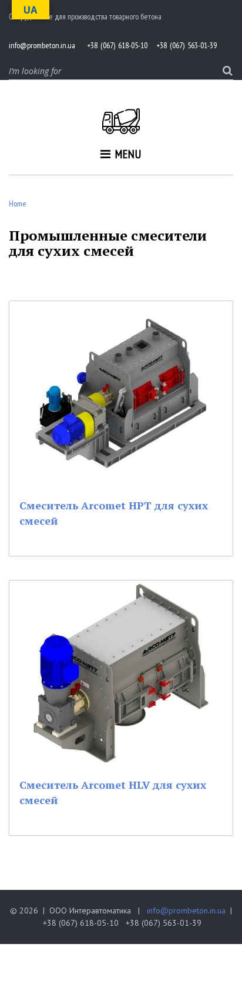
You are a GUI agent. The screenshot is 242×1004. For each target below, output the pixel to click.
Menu (128, 154)
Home (17, 203)
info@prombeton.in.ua (186, 910)
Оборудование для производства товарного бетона (85, 16)
